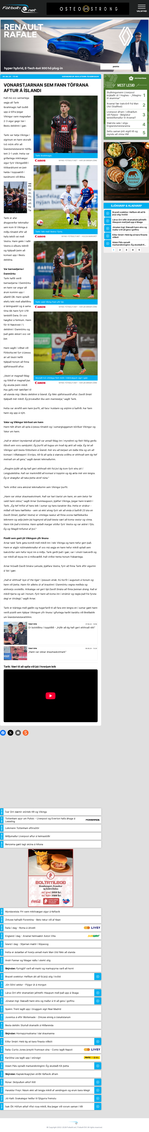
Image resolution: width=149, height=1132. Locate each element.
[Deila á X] (10, 733)
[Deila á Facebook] (3, 733)
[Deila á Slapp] (26, 733)
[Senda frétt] (18, 733)
